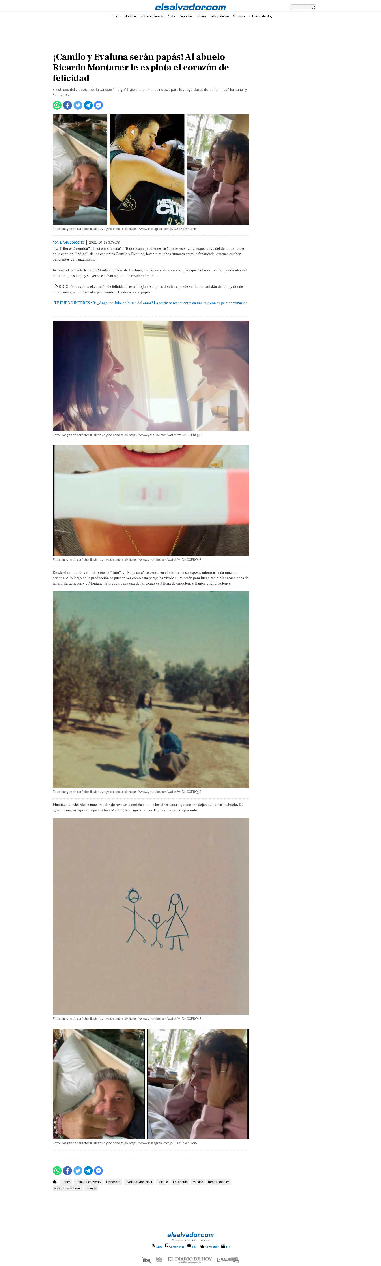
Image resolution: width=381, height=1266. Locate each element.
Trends (91, 1188)
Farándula (180, 1182)
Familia (162, 1182)
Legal (159, 1246)
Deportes (186, 16)
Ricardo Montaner (67, 1188)
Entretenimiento (152, 16)
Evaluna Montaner (139, 1182)
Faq (194, 1246)
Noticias (130, 16)
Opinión (239, 16)
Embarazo (113, 1182)
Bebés (66, 1182)
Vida (171, 16)
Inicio (116, 16)
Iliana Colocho (71, 242)
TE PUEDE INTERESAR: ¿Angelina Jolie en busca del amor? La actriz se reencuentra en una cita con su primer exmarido (150, 302)
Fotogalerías (219, 16)
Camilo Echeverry (88, 1182)
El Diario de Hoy (260, 16)
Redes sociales (219, 1182)
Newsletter (212, 1246)
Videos (201, 16)
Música (197, 1182)
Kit (228, 1246)
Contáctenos (176, 1246)
